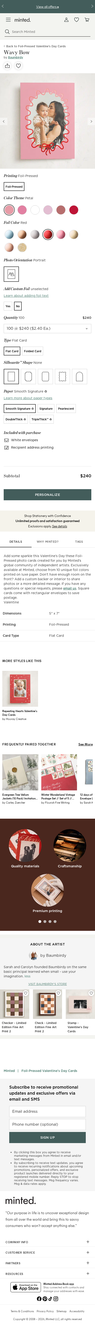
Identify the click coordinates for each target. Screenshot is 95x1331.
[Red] (47, 234)
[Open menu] (8, 19)
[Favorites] (76, 19)
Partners (13, 1263)
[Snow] (35, 209)
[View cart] (86, 19)
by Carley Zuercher (13, 802)
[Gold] (73, 234)
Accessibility (76, 1311)
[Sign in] (66, 19)
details (15, 541)
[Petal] (9, 209)
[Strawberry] (73, 209)
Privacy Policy (45, 1311)
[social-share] (7, 66)
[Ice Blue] (9, 234)
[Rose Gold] (9, 247)
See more (85, 744)
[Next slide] (91, 121)
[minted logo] (23, 20)
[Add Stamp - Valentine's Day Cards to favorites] (91, 993)
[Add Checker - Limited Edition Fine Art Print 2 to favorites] (25, 993)
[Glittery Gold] (22, 247)
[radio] (14, 186)
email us (69, 588)
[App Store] (25, 1287)
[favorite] (18, 66)
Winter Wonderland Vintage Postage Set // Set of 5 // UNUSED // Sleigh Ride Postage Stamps (58, 796)
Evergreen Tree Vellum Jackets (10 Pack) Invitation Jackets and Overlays (19, 796)
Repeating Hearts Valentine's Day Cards (19, 712)
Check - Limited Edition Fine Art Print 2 (45, 1027)
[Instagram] (56, 1298)
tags (79, 541)
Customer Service (20, 1252)
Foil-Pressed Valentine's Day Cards (49, 1071)
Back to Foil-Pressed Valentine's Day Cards (36, 46)
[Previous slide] (3, 121)
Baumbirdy (15, 57)
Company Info (17, 1242)
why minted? (48, 541)
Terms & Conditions (22, 1311)
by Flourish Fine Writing (55, 802)
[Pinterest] (45, 1298)
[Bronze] (22, 234)
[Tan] (22, 209)
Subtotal (12, 475)
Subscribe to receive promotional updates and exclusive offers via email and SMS (43, 1093)
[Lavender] (47, 209)
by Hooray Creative (14, 719)
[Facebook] (39, 1298)
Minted (9, 1071)
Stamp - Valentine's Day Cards (78, 1027)
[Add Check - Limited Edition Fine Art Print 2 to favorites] (58, 993)
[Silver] (35, 234)
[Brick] (60, 209)
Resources (14, 1274)
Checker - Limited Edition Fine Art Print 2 (14, 1027)
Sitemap (61, 1311)
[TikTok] (50, 1298)
